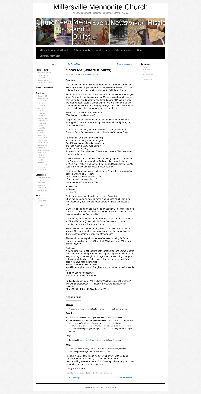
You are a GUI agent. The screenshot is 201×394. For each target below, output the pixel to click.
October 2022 (42, 96)
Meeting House (63, 31)
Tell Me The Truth (95, 340)
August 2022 (42, 101)
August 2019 (42, 170)
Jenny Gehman (92, 74)
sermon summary (43, 187)
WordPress (96, 387)
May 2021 (41, 130)
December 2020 (43, 143)
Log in (40, 198)
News (119, 31)
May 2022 (41, 108)
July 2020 (41, 155)
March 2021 (42, 135)
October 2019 (42, 167)
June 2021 (41, 128)
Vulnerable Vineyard (44, 73)
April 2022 (41, 111)
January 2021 (42, 140)
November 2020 (43, 145)
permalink (107, 373)
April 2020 (41, 162)
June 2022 (41, 106)
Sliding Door (108, 387)
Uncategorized (42, 190)
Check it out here (107, 329)
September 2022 (43, 98)
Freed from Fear (43, 75)
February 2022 (43, 113)
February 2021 (43, 138)
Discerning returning (125, 64)
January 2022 (42, 115)
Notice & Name (43, 80)
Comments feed (43, 203)
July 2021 (41, 125)
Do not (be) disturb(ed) (45, 82)
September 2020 (43, 150)
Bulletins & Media (82, 31)
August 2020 (42, 152)
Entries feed (42, 200)
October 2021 (42, 118)
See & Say (41, 77)
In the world (41, 182)
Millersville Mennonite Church (100, 7)
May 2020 (41, 160)
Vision (137, 31)
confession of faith (44, 178)
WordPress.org (43, 205)
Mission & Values (155, 31)
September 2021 (43, 120)
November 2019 (43, 165)
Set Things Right (73, 64)
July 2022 (41, 103)
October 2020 (42, 147)
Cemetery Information (50, 55)
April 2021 (41, 133)
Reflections (41, 185)
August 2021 (42, 123)
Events (100, 31)
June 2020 (41, 157)
